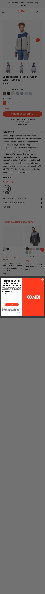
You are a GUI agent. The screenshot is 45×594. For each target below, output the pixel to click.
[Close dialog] (42, 279)
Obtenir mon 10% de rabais (11, 304)
